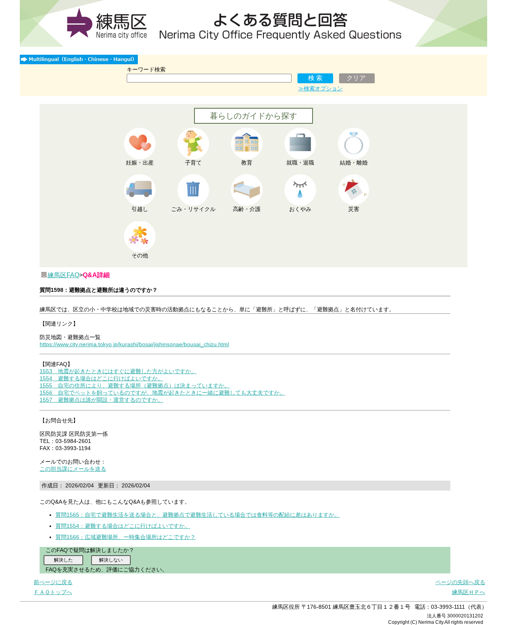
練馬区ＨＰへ (468, 592)
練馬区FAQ (63, 275)
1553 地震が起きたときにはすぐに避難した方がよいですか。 (118, 371)
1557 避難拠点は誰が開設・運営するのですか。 (101, 400)
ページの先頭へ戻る (460, 582)
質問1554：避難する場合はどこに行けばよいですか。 (122, 526)
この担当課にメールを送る (73, 469)
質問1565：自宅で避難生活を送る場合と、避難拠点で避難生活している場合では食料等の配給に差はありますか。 (197, 515)
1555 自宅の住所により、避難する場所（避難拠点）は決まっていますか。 (135, 385)
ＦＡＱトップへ (53, 592)
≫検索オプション (320, 88)
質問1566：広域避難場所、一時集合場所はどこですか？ (125, 537)
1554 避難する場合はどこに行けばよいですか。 (101, 378)
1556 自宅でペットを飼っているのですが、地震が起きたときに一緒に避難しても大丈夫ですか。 (162, 392)
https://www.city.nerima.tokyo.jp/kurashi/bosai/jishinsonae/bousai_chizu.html (134, 344)
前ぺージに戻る (53, 582)
